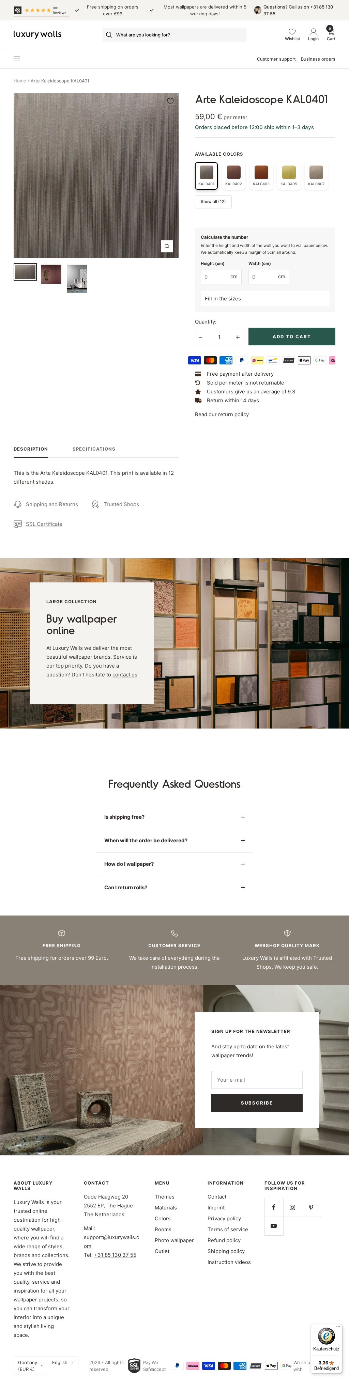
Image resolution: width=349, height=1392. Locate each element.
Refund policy (224, 1240)
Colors (163, 1218)
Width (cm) (259, 263)
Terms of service (228, 1229)
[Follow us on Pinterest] (311, 1207)
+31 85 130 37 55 (115, 1255)
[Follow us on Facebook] (273, 1207)
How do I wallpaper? (129, 864)
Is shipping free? (124, 817)
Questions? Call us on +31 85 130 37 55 (298, 10)
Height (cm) (213, 263)
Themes (164, 1196)
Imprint (216, 1207)
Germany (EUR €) (27, 1366)
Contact (217, 1196)
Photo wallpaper (174, 1240)
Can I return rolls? (125, 887)
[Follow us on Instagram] (292, 1207)
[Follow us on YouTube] (273, 1226)
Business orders (318, 59)
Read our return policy (222, 414)
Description (31, 449)
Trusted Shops (121, 504)
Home (20, 80)
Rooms (163, 1229)
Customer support (276, 59)
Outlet (162, 1251)
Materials (166, 1207)
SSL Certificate (44, 524)
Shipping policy (226, 1251)
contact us (124, 674)
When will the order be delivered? (145, 840)
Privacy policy (224, 1218)
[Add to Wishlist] (170, 101)
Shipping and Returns (52, 504)
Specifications (94, 449)
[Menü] (338, 1328)
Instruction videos (229, 1262)
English (59, 1362)
